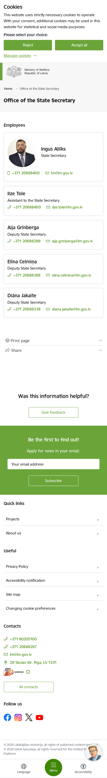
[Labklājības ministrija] (49, 77)
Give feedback (53, 412)
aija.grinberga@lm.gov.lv (72, 241)
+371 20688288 (27, 241)
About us (13, 533)
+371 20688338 (27, 309)
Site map (13, 594)
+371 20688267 (23, 646)
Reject (28, 45)
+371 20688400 (26, 173)
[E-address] (14, 672)
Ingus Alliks (53, 149)
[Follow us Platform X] (29, 717)
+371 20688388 (27, 275)
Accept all (79, 45)
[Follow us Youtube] (39, 717)
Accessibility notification (25, 580)
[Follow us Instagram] (18, 717)
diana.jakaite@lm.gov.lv (71, 309)
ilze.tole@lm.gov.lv (67, 207)
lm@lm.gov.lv (62, 173)
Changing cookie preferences (30, 608)
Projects (12, 519)
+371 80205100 (23, 639)
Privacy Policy (17, 566)
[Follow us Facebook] (7, 717)
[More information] (28, 672)
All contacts (28, 686)
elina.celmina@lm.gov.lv (71, 275)
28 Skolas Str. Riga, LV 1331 (33, 662)
